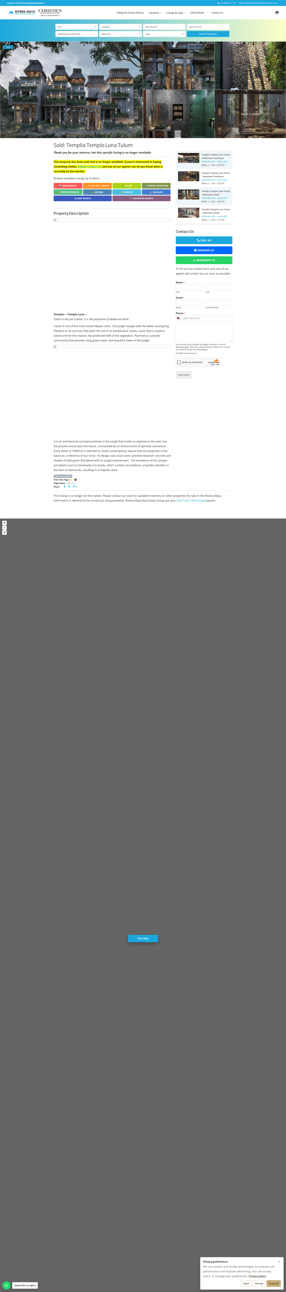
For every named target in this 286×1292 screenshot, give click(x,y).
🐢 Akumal (97, 192)
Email (180, 297)
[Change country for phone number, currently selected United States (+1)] (179, 318)
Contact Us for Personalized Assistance (26, 3)
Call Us (205, 240)
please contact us (89, 166)
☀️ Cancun (127, 192)
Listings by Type (174, 12)
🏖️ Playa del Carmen (97, 185)
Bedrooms (106, 34)
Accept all (274, 1283)
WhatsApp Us (205, 260)
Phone (180, 313)
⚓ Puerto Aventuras (156, 185)
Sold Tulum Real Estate (190, 500)
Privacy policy (257, 1276)
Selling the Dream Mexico (130, 12)
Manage (259, 1283)
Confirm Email (212, 307)
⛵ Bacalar (156, 192)
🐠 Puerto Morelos (68, 192)
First (178, 292)
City (59, 26)
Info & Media (197, 12)
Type (147, 34)
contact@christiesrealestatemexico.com (259, 3)
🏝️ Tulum (126, 185)
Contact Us (217, 12)
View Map (143, 938)
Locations (154, 12)
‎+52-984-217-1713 (228, 3)
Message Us (206, 250)
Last (207, 292)
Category (106, 26)
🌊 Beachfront (68, 185)
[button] (20, 1285)
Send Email (183, 374)
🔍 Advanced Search (141, 198)
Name (180, 282)
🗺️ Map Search (82, 198)
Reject (246, 1283)
